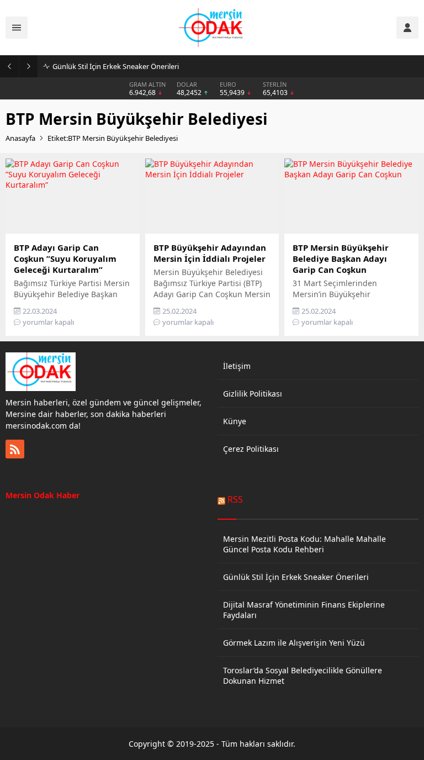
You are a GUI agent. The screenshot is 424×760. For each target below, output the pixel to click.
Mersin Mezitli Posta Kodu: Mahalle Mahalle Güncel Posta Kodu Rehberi (304, 544)
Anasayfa (20, 138)
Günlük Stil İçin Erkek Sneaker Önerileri (115, 66)
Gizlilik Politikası (252, 393)
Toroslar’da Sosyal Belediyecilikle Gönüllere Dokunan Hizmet (302, 675)
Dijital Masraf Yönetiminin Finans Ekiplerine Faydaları (304, 609)
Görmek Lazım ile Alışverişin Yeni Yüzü (294, 642)
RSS (235, 499)
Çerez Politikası (251, 449)
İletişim (237, 366)
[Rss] (15, 449)
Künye (234, 421)
